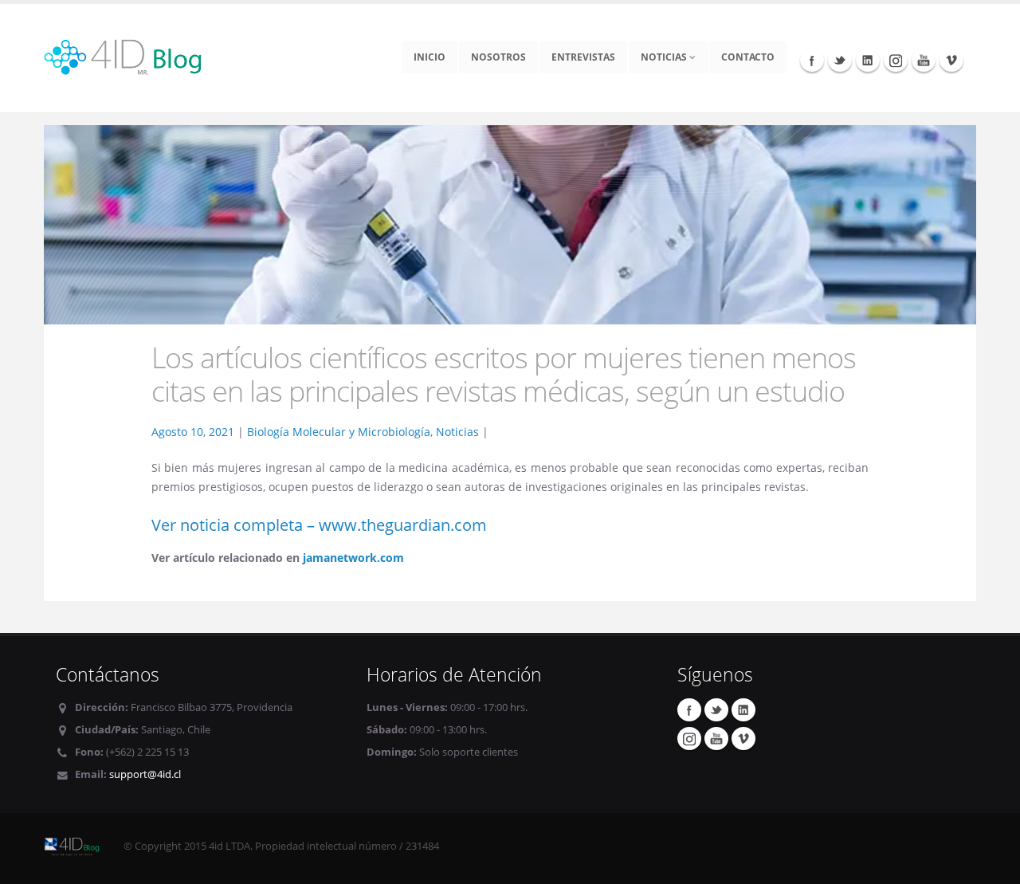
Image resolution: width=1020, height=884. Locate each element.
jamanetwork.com (353, 557)
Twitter (840, 60)
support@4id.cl (145, 774)
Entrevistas (583, 57)
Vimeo (951, 60)
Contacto (748, 57)
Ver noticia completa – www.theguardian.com (319, 525)
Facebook (812, 60)
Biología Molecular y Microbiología (338, 431)
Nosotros (498, 57)
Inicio (429, 57)
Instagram (896, 60)
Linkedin (868, 60)
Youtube (924, 60)
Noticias (665, 57)
